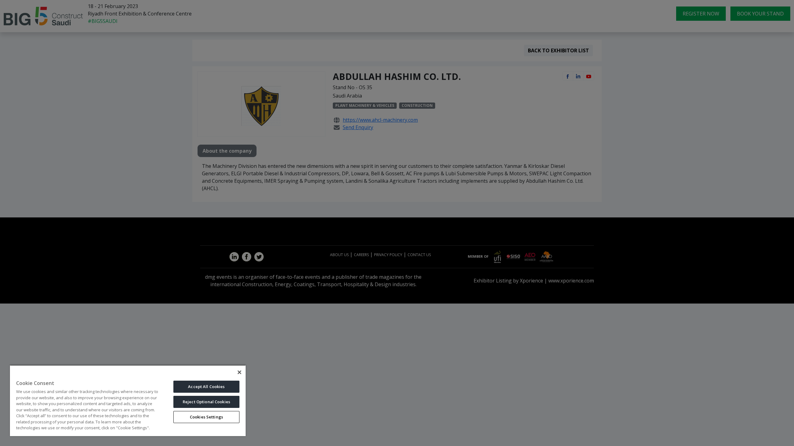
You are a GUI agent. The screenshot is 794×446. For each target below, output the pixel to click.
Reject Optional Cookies (206, 401)
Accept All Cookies (206, 386)
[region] (128, 400)
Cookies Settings (206, 417)
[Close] (239, 372)
